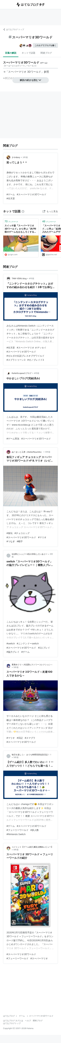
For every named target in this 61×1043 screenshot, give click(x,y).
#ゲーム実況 (13, 438)
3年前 (25, 157)
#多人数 (34, 830)
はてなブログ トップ (15, 29)
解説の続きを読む (29, 80)
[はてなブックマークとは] (23, 211)
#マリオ (42, 537)
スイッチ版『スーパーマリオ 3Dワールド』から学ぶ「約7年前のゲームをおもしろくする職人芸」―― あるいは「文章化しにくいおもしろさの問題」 (21, 229)
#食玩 (10, 533)
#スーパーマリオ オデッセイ (31, 347)
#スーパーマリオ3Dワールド (31, 194)
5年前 (47, 452)
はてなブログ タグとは (13, 1020)
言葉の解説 (10, 52)
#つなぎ (11, 541)
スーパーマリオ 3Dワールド (24, 71)
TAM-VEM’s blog (19, 278)
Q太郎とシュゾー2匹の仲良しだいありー (29, 554)
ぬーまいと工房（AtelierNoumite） (27, 452)
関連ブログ (46, 52)
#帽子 (20, 541)
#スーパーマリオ (39, 958)
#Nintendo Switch (16, 834)
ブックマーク (11, 221)
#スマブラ (30, 737)
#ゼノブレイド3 (35, 359)
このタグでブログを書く (45, 45)
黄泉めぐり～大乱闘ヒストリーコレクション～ (32, 664)
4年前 (31, 278)
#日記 (20, 737)
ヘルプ (28, 1020)
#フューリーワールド (17, 830)
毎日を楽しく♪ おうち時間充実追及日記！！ (32, 754)
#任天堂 (11, 198)
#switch (11, 643)
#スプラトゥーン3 (16, 359)
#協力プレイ (13, 651)
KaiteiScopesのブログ (22, 373)
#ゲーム (11, 194)
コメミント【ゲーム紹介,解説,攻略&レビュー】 (32, 847)
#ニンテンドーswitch (28, 643)
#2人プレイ (44, 647)
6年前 (16, 849)
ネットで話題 (28, 52)
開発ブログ (38, 1020)
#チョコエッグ (22, 533)
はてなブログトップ (12, 1023)
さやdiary (16, 157)
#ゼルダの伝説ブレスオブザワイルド (25, 355)
